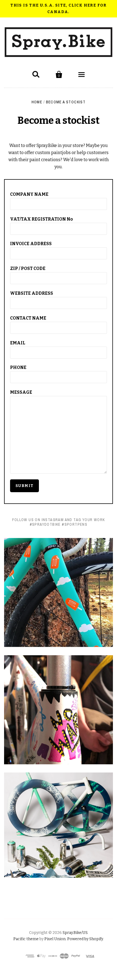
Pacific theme (26, 939)
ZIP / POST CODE (27, 268)
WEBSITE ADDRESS (31, 293)
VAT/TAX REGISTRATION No (41, 219)
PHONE (18, 367)
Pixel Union (55, 939)
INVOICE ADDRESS (31, 243)
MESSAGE (21, 392)
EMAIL (17, 342)
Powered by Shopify (85, 939)
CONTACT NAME (28, 318)
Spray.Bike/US (75, 932)
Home (37, 102)
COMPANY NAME (29, 194)
